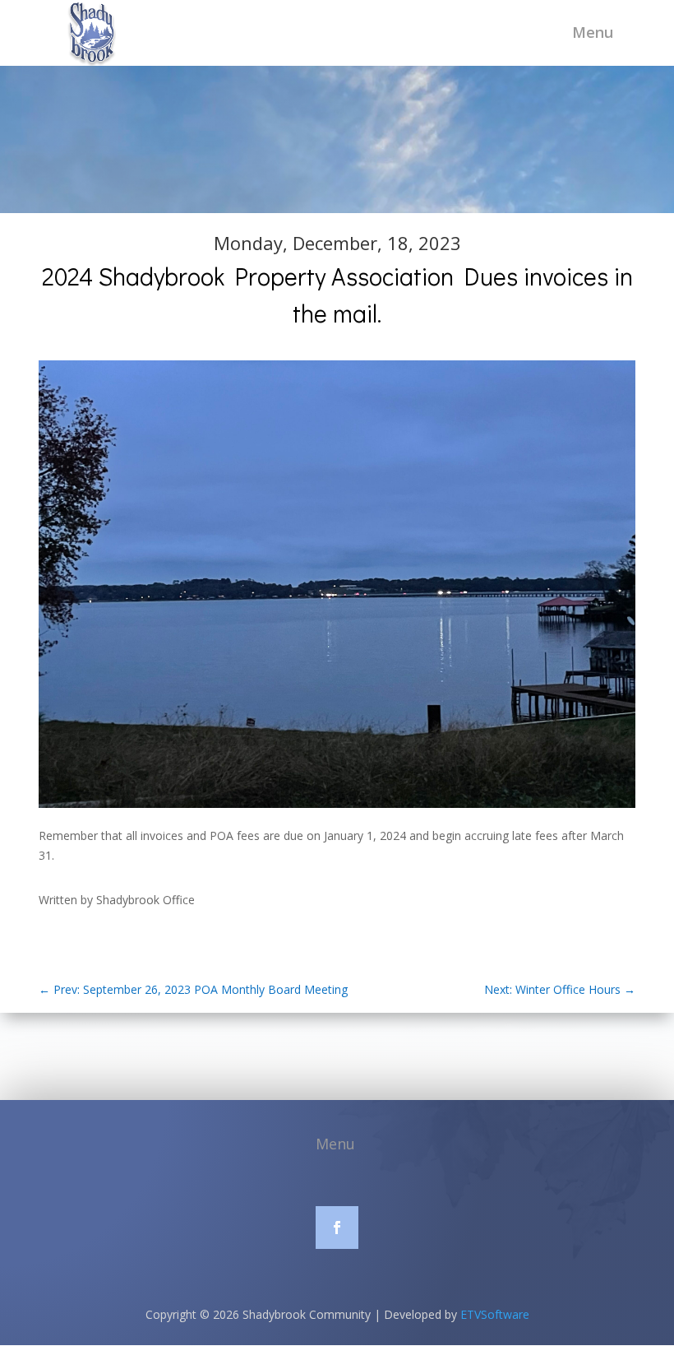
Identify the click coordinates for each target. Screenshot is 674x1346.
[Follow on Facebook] (337, 1227)
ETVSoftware (494, 1314)
